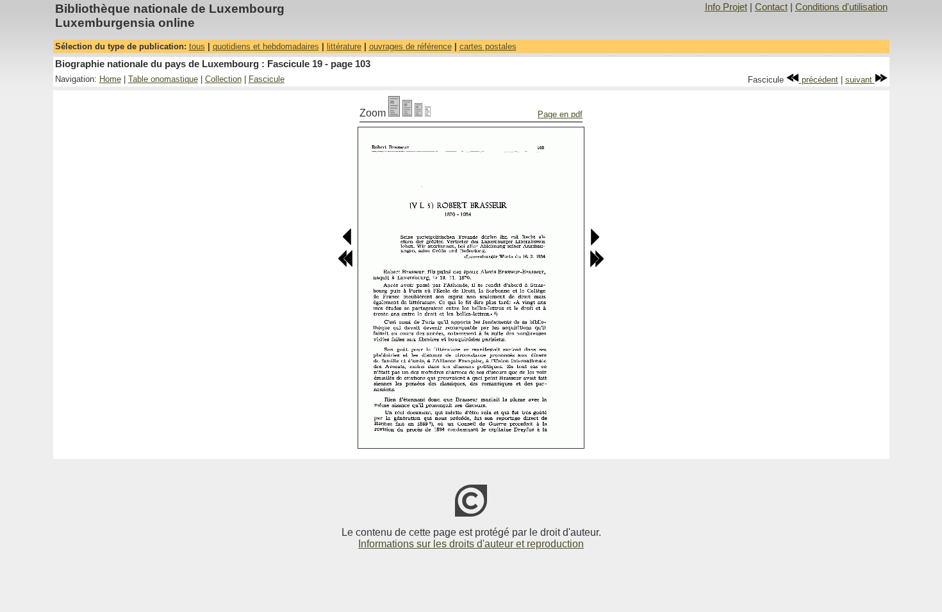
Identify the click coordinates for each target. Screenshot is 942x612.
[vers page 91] (345, 264)
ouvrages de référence (410, 46)
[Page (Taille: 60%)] (418, 113)
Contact (771, 7)
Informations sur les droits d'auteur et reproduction (471, 543)
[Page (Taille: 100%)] (394, 113)
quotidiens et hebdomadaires (266, 46)
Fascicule (267, 79)
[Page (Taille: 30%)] (428, 113)
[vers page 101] (347, 243)
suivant (860, 80)
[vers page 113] (596, 264)
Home (110, 79)
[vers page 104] (594, 243)
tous (197, 46)
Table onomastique (163, 79)
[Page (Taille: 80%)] (407, 113)
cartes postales (487, 46)
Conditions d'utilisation (841, 7)
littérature (344, 46)
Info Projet (726, 7)
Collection (223, 79)
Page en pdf (560, 114)
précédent (818, 80)
